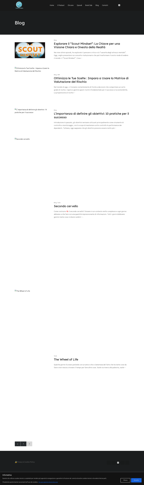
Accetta (136, 480)
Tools (58, 202)
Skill (58, 74)
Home (52, 5)
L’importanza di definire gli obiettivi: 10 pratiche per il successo (91, 115)
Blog (97, 5)
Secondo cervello (66, 206)
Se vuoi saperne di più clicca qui (48, 482)
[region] (72, 478)
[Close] (142, 474)
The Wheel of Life (66, 359)
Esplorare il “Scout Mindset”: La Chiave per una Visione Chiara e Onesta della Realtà (87, 45)
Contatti (105, 5)
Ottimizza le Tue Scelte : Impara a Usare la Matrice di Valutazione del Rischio (91, 80)
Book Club (88, 5)
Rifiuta (125, 480)
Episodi (79, 5)
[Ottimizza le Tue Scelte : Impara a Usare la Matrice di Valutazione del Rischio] (33, 85)
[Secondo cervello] (33, 211)
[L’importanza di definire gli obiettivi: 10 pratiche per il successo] (33, 120)
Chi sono (71, 5)
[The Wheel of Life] (33, 363)
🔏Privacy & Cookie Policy (25, 462)
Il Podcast (60, 5)
